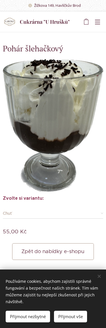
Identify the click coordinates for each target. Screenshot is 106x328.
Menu (97, 21)
